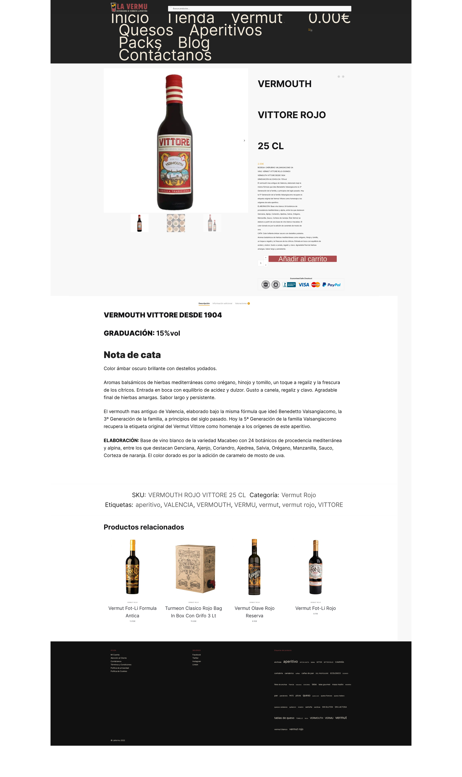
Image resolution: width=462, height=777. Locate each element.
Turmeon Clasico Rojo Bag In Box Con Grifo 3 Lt (193, 611)
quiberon (292, 707)
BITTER (319, 662)
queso (306, 695)
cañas (298, 673)
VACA (306, 718)
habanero (299, 684)
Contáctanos (116, 661)
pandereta (283, 696)
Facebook (196, 655)
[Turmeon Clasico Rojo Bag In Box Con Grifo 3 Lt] (193, 567)
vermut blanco (280, 729)
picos (298, 695)
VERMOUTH (214, 504)
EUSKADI (345, 673)
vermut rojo (298, 504)
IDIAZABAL (306, 684)
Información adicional (222, 303)
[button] (244, 140)
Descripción (204, 303)
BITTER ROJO (328, 662)
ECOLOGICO (335, 673)
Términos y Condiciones (121, 664)
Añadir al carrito (302, 259)
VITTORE (330, 504)
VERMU (244, 504)
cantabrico (289, 673)
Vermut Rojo (298, 495)
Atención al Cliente (119, 658)
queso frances (326, 696)
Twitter (195, 658)
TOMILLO (299, 718)
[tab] (204, 301)
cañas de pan (308, 673)
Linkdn (195, 664)
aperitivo (148, 504)
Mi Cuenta (115, 655)
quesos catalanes (280, 707)
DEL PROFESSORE (322, 673)
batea (313, 662)
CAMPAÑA (339, 662)
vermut (269, 504)
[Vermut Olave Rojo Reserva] (254, 567)
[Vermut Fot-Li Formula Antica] (132, 567)
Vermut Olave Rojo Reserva (255, 611)
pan (276, 695)
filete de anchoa (280, 684)
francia (291, 684)
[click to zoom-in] (176, 140)
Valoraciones (241, 303)
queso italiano (339, 696)
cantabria (278, 673)
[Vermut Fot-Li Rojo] (315, 567)
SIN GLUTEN (327, 707)
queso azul (315, 696)
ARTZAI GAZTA (304, 662)
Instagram (196, 661)
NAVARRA (348, 684)
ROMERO (300, 707)
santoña (308, 707)
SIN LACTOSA (341, 707)
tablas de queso (284, 717)
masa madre (337, 684)
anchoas (277, 662)
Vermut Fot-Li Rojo (315, 608)
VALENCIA (178, 504)
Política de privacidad (120, 668)
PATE (291, 696)
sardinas (317, 707)
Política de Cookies (119, 671)
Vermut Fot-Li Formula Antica (132, 611)
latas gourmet (324, 684)
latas (314, 684)
